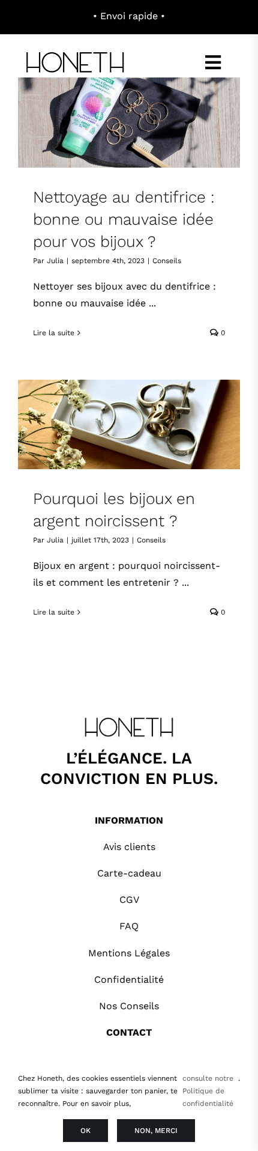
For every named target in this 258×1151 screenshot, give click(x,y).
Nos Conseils (129, 1006)
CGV (129, 899)
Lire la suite (53, 333)
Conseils (166, 261)
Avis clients (129, 846)
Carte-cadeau (129, 873)
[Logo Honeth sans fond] (76, 52)
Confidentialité (129, 979)
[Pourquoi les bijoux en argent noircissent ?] (129, 424)
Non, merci (156, 1130)
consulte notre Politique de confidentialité (207, 1091)
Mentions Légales (129, 953)
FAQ (129, 926)
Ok (85, 1130)
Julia (55, 261)
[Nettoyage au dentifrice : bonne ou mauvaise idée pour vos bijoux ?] (129, 122)
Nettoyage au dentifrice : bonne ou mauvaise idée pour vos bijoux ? (124, 219)
